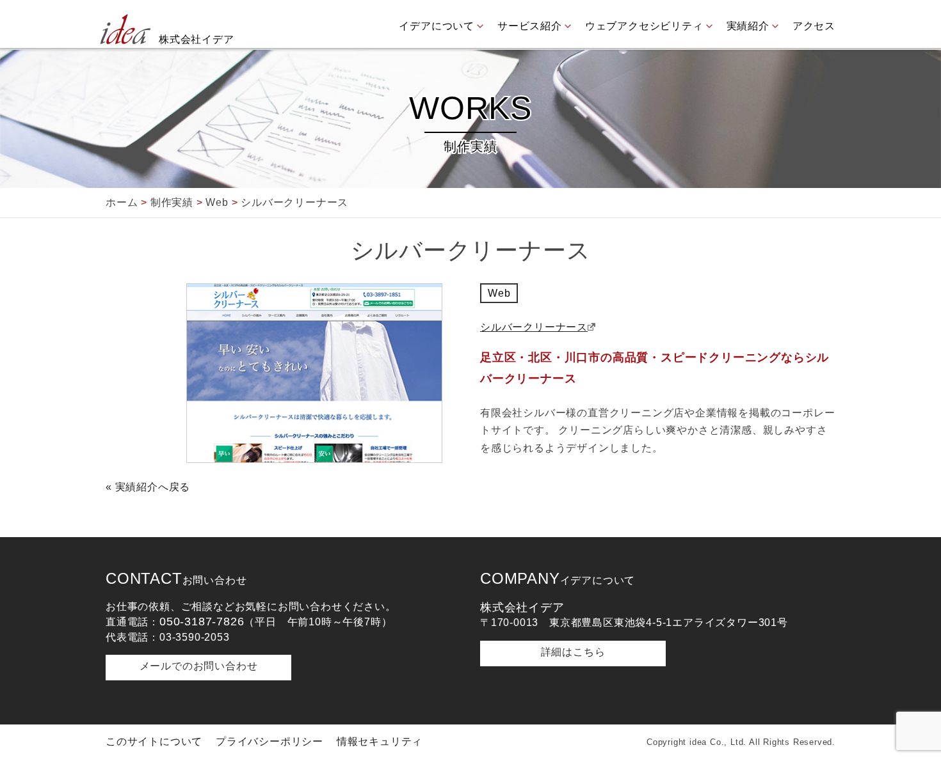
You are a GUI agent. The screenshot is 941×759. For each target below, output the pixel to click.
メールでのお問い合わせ (199, 666)
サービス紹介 (529, 25)
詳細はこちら (573, 651)
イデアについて (436, 25)
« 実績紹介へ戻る (148, 486)
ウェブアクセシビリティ (644, 25)
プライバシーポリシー (269, 741)
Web (499, 293)
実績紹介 (748, 25)
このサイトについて (154, 741)
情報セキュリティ (379, 741)
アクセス (813, 25)
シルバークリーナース (534, 327)
